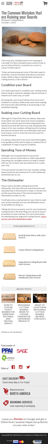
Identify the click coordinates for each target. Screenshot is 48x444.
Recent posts (24, 289)
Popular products (24, 226)
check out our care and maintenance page (23, 217)
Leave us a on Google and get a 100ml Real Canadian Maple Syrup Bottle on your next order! (24, 422)
